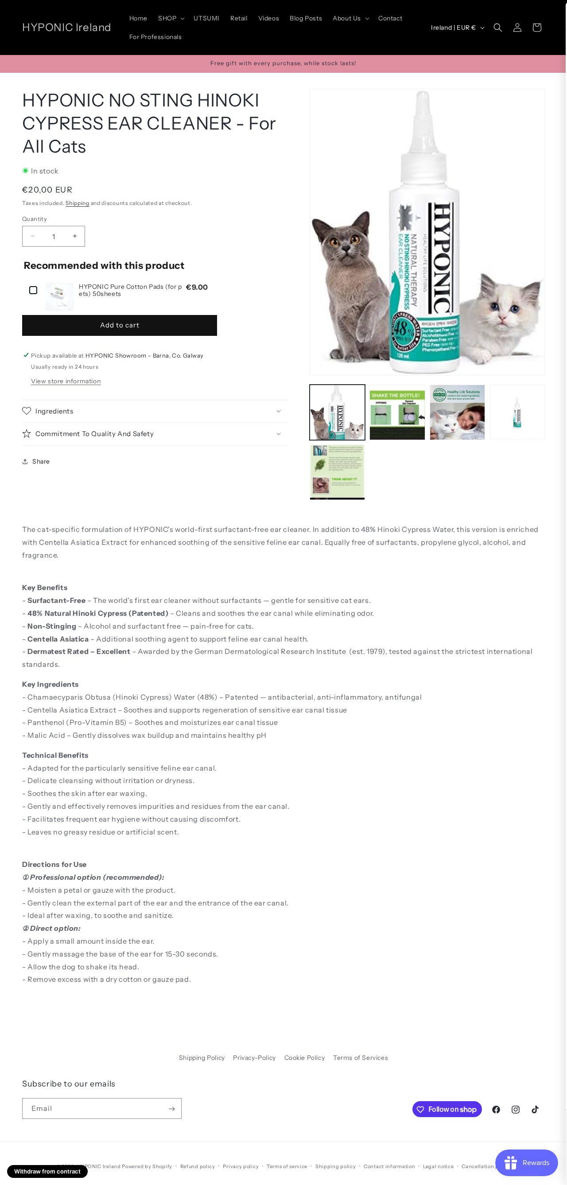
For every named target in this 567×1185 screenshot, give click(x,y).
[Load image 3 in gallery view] (457, 412)
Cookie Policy (304, 1058)
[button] (170, 18)
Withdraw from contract (47, 1171)
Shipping (77, 202)
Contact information (389, 1166)
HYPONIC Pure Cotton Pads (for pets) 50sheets (130, 290)
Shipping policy (335, 1166)
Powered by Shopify (147, 1166)
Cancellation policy (486, 1166)
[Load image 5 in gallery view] (337, 472)
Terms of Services (360, 1058)
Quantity (34, 218)
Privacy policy (241, 1166)
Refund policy (197, 1166)
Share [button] (41, 461)
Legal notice (438, 1166)
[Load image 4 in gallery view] (517, 412)
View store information (66, 381)
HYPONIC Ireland (99, 1166)
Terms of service (287, 1166)
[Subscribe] (171, 1108)
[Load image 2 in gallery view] (397, 412)
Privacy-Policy (254, 1058)
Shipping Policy (202, 1058)
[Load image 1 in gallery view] (337, 412)
